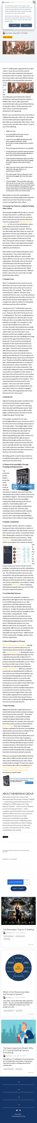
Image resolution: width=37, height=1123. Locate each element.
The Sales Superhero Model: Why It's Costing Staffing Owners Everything (18, 1050)
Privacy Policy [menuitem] (18, 1114)
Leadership (7, 939)
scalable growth (20, 936)
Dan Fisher (8, 33)
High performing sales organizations (15, 645)
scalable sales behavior (10, 669)
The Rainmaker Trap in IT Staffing (18, 929)
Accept (14, 25)
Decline (26, 25)
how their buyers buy (13, 652)
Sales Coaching (7, 37)
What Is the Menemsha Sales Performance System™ (16, 993)
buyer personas (8, 726)
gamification (7, 540)
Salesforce (15, 585)
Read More (31, 944)
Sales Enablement (8, 936)
